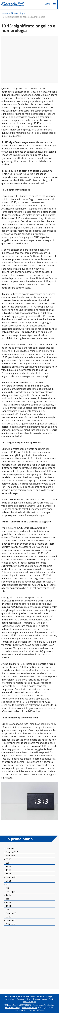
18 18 (8, 866)
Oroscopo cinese (40, 999)
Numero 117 (11, 852)
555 (7, 898)
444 (7, 909)
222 (7, 888)
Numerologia (10, 999)
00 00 (8, 859)
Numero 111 (11, 848)
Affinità (32, 996)
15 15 (8, 870)
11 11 (8, 906)
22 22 (8, 916)
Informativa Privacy (12, 1007)
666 (7, 862)
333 (7, 884)
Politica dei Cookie (29, 1007)
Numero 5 (10, 855)
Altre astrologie (29, 1001)
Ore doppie (10, 891)
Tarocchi (20, 999)
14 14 (8, 895)
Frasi (51, 999)
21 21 (8, 880)
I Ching (28, 999)
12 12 (8, 902)
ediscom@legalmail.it (45, 1005)
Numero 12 (10, 913)
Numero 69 (10, 877)
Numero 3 (10, 920)
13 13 (8, 873)
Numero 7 (10, 923)
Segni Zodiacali (21, 996)
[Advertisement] (29, 59)
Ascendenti (41, 996)
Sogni (50, 996)
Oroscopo (9, 996)
